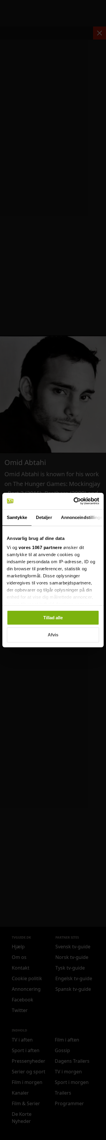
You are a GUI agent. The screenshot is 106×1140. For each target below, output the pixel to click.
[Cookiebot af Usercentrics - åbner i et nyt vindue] (74, 501)
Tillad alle (53, 617)
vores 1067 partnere (40, 547)
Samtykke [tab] (17, 517)
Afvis (53, 635)
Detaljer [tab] (44, 517)
